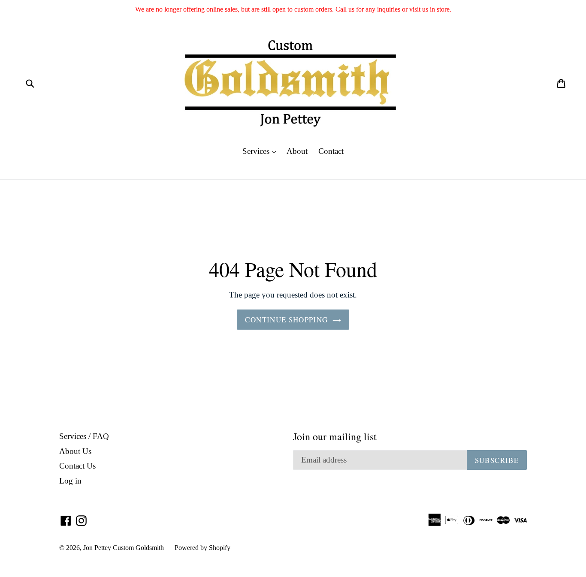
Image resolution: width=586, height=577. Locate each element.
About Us (75, 451)
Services (261, 151)
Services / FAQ (84, 436)
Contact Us (77, 465)
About (297, 151)
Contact (331, 151)
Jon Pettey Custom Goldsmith (123, 547)
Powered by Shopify (202, 547)
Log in (70, 480)
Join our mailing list (335, 436)
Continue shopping (286, 320)
